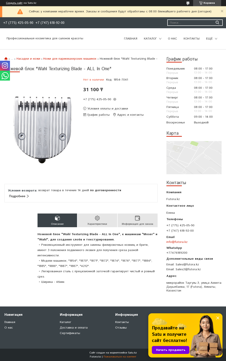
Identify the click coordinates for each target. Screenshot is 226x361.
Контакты (192, 39)
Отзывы (121, 327)
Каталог (150, 39)
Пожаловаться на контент (120, 357)
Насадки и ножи (28, 58)
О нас (172, 39)
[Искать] (217, 22)
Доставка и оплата (74, 327)
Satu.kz (132, 353)
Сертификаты (70, 333)
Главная (130, 39)
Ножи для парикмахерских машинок (69, 58)
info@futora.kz (177, 242)
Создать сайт (14, 3)
